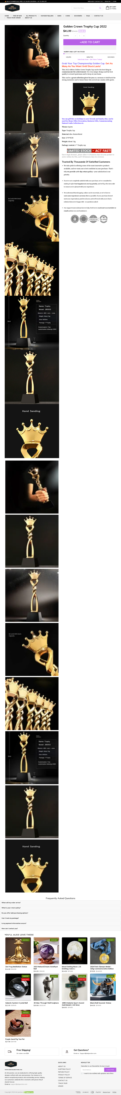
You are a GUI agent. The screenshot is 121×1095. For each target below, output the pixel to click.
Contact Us (98, 15)
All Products (31, 15)
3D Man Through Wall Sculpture (46, 1003)
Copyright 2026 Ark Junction (14, 1092)
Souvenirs (78, 15)
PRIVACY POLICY (64, 1075)
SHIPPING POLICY (64, 1069)
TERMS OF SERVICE (65, 1078)
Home (7, 15)
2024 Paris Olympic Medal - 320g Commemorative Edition (102, 968)
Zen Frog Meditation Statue (16, 967)
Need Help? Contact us (95, 1)
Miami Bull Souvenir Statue (100, 1003)
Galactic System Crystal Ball (16, 1003)
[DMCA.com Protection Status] (28, 1092)
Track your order (14, 17)
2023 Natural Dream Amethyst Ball (46, 968)
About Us (28, 17)
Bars (59, 15)
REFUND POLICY (63, 1072)
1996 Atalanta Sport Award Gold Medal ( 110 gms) (73, 1004)
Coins (68, 15)
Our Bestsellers (47, 15)
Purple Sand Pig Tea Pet (14, 1039)
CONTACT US (62, 1080)
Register (107, 1)
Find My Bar (17, 15)
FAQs (88, 15)
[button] (89, 48)
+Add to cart (90, 42)
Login (114, 1)
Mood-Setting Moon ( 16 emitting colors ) (71, 968)
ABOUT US (62, 1066)
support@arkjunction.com (19, 1084)
